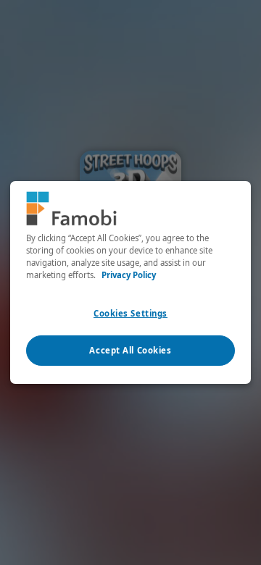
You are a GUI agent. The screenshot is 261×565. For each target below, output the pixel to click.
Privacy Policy (129, 274)
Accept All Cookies (130, 350)
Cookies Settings (130, 313)
